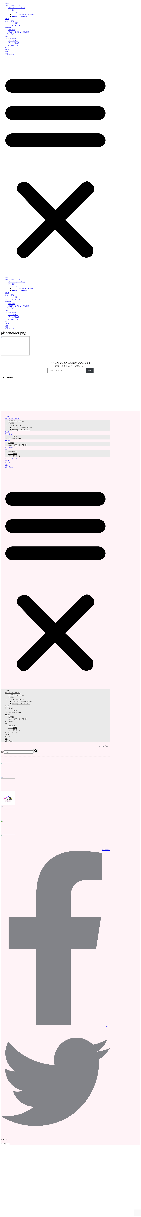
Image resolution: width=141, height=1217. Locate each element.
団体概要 (11, 10)
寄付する (8, 49)
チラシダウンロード (15, 25)
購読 (89, 370)
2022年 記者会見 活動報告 (18, 32)
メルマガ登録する (14, 43)
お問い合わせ (9, 54)
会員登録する (13, 38)
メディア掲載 (9, 34)
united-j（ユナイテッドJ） (21, 16)
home (7, 3)
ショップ (8, 47)
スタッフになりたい (11, 45)
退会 (6, 52)
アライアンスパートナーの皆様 (23, 14)
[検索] (35, 751)
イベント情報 (9, 21)
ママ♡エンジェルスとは (13, 5)
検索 (2, 752)
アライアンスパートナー (16, 12)
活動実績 (8, 27)
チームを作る (13, 41)
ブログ (7, 19)
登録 (6, 36)
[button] (55, 165)
